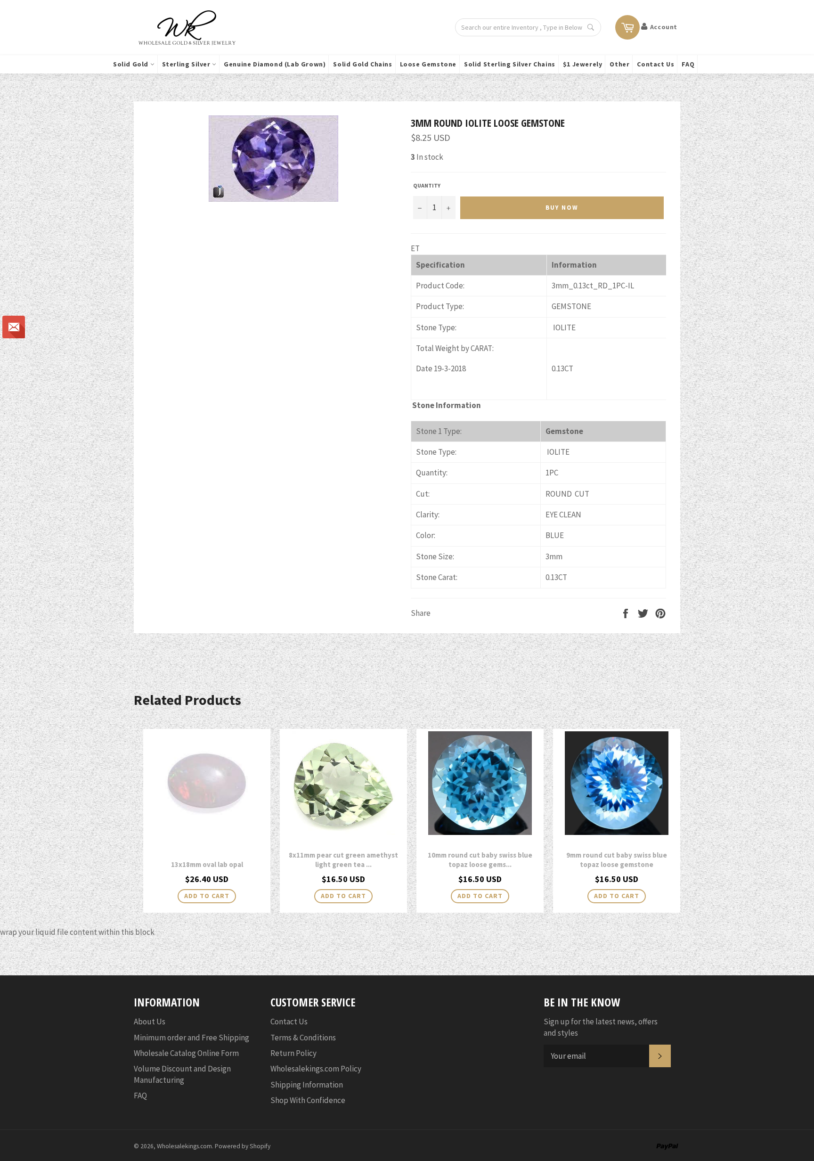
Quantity (426, 185)
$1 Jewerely (582, 64)
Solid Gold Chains (362, 64)
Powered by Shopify (242, 1146)
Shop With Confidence (307, 1100)
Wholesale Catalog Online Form (186, 1053)
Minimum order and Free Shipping (191, 1037)
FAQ (688, 64)
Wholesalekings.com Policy (315, 1068)
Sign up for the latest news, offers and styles (601, 1027)
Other (619, 64)
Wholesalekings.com (184, 1146)
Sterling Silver (187, 64)
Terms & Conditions (303, 1037)
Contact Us (655, 64)
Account (663, 27)
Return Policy (293, 1053)
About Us (149, 1021)
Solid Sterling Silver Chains (509, 64)
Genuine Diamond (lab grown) (275, 64)
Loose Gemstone (428, 64)
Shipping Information (306, 1084)
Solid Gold (131, 64)
